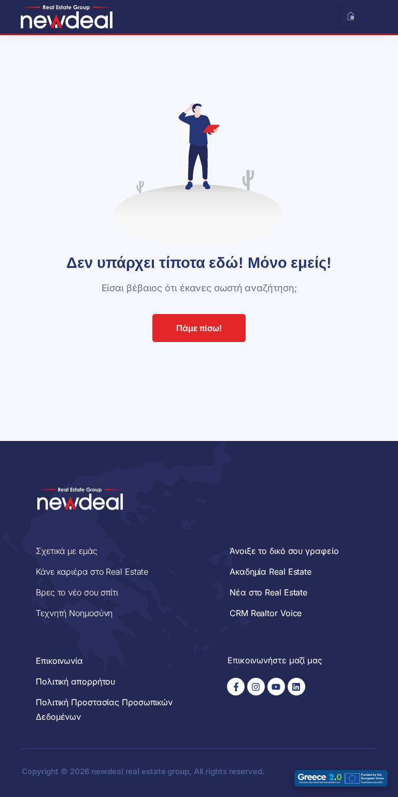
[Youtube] (276, 686)
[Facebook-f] (236, 686)
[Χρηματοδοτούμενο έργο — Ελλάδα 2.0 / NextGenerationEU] (341, 778)
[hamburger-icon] (350, 17)
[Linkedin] (296, 686)
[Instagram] (256, 686)
